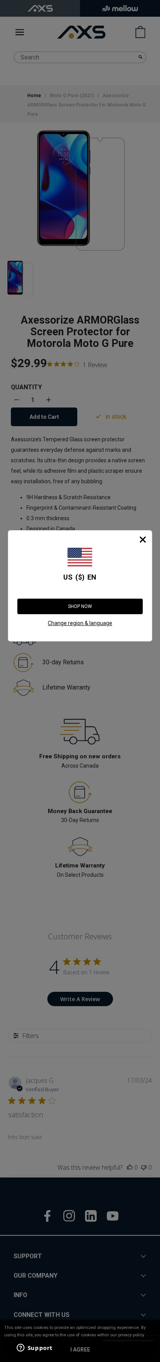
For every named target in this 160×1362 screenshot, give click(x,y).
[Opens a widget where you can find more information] (34, 1348)
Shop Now (80, 606)
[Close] (142, 539)
